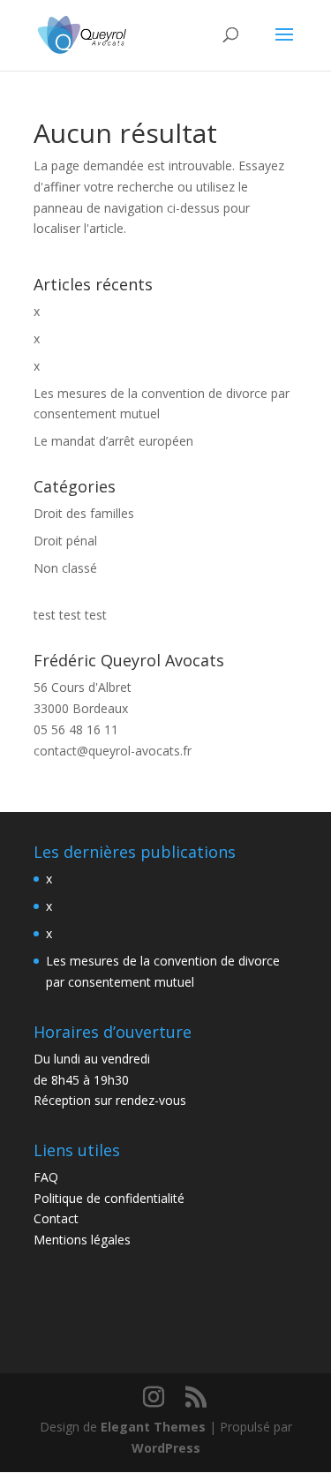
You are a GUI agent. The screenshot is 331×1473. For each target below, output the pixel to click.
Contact (56, 1218)
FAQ (46, 1177)
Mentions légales (82, 1239)
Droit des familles (84, 513)
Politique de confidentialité (109, 1198)
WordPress (166, 1447)
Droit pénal (65, 540)
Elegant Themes (153, 1426)
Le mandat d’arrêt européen (113, 440)
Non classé (65, 568)
